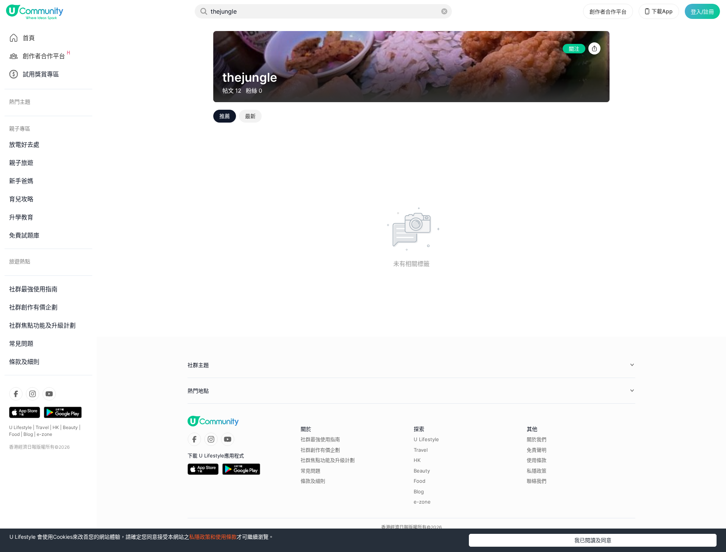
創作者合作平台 (608, 11)
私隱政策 (536, 471)
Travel (42, 427)
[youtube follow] (49, 394)
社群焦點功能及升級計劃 (328, 460)
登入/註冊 (702, 11)
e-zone (44, 434)
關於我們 (536, 439)
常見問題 (310, 471)
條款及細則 (313, 481)
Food (14, 434)
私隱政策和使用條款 (213, 536)
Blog (28, 434)
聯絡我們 (536, 481)
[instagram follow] (32, 394)
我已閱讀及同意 (592, 540)
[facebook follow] (16, 394)
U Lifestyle (20, 427)
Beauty (70, 427)
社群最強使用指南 (320, 439)
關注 (574, 48)
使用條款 (536, 460)
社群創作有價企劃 (320, 450)
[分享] (594, 48)
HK (56, 427)
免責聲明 (536, 450)
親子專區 (19, 128)
